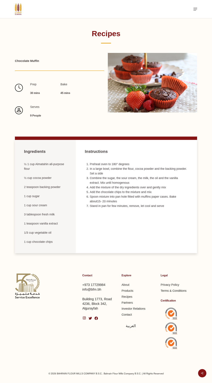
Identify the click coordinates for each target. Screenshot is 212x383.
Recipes (127, 296)
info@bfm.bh (91, 289)
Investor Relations (133, 308)
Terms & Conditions (173, 290)
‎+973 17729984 (93, 285)
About (125, 284)
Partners (127, 302)
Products (127, 290)
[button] (195, 9)
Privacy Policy (170, 284)
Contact (127, 314)
